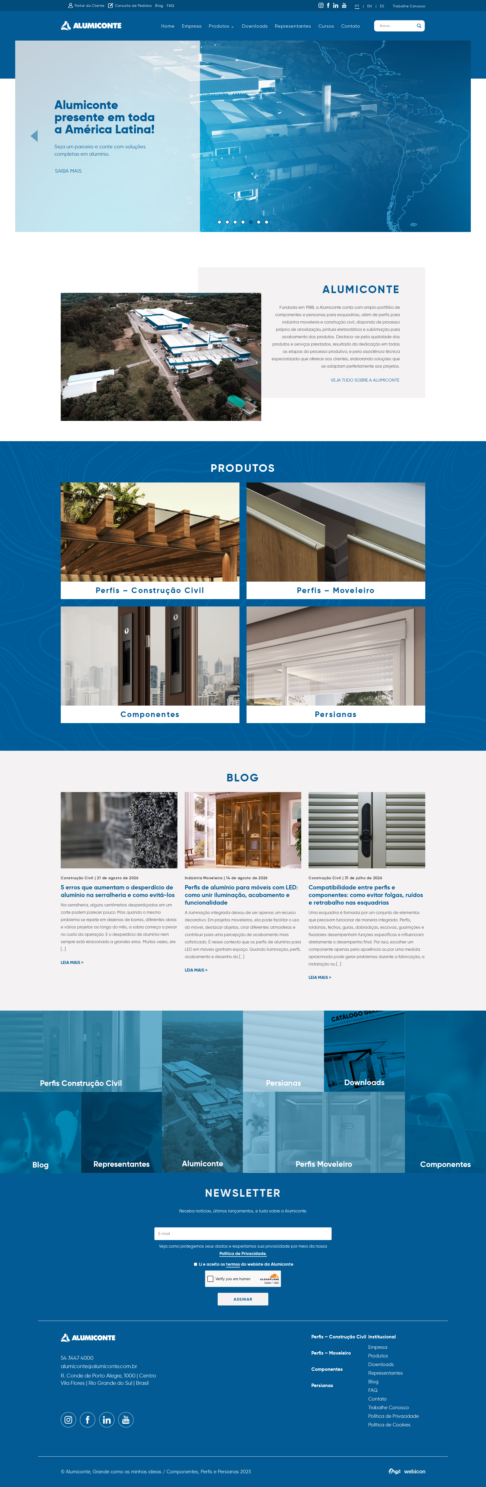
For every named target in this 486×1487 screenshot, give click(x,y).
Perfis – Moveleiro (331, 1353)
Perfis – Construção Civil (338, 1337)
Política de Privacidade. (243, 1253)
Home (168, 26)
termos (233, 1264)
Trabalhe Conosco (409, 6)
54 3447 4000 (77, 1358)
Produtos (378, 1356)
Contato (350, 26)
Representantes (293, 26)
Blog (159, 6)
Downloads (255, 26)
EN (369, 6)
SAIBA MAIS (68, 165)
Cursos (326, 26)
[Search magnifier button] (419, 25)
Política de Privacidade (393, 1416)
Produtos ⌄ (222, 26)
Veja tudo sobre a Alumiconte (365, 380)
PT (357, 6)
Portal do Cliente (90, 6)
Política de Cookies (389, 1425)
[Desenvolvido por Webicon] (414, 1471)
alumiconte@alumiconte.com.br (99, 1366)
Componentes (327, 1369)
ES (382, 6)
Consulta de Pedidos (133, 6)
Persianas (322, 1385)
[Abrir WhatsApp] (473, 1474)
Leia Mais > (72, 962)
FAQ (170, 6)
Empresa (191, 26)
